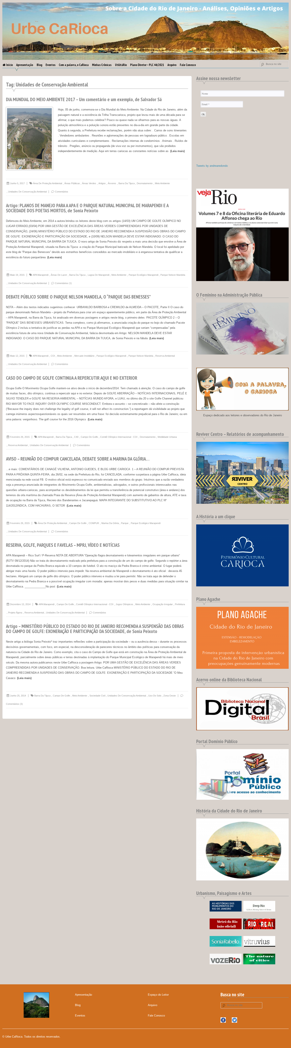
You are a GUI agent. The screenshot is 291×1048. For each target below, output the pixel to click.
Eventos (50, 65)
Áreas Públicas (72, 183)
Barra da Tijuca (126, 183)
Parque (124, 523)
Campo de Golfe (89, 437)
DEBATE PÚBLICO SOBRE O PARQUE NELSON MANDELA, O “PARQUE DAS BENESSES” (78, 297)
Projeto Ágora (15, 612)
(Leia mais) (177, 151)
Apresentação (24, 65)
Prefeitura (180, 604)
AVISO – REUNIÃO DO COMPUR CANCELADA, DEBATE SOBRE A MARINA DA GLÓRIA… (78, 459)
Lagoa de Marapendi (98, 275)
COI (53, 356)
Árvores (112, 183)
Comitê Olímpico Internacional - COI (118, 437)
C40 (76, 437)
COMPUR (94, 523)
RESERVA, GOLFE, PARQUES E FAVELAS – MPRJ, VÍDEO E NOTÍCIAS (63, 545)
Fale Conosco (188, 65)
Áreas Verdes (89, 183)
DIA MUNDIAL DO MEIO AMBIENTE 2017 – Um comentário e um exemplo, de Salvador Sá (84, 99)
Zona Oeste (169, 695)
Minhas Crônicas (101, 65)
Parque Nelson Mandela (172, 275)
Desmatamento (145, 183)
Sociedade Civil (97, 695)
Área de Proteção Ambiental (47, 183)
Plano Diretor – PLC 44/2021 (147, 65)
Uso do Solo (154, 695)
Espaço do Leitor (158, 994)
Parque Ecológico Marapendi (143, 275)
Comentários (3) (14, 704)
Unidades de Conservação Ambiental (27, 191)
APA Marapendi (40, 275)
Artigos (102, 183)
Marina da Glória (110, 523)
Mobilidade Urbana (167, 437)
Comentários (61, 191)
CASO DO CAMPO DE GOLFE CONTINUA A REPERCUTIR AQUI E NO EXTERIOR (71, 378)
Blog (39, 65)
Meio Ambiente (162, 183)
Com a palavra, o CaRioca (74, 65)
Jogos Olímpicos (124, 604)
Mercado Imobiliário (84, 356)
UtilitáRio (121, 65)
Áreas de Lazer (59, 275)
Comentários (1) (63, 283)
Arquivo (171, 65)
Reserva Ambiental (165, 356)
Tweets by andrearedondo (212, 165)
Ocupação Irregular (163, 604)
